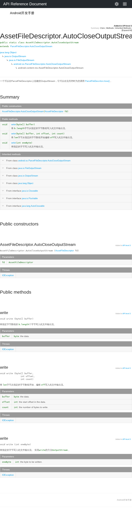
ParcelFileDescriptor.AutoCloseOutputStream (31, 46)
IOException (8, 275)
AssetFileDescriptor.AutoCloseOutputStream (23, 111)
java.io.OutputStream (15, 56)
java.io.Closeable (30, 191)
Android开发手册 (21, 13)
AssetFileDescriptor (54, 111)
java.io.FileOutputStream (21, 60)
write (13, 124)
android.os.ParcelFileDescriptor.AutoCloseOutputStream (42, 64)
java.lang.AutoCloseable (33, 206)
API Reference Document (25, 4)
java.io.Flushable (30, 198)
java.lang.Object (8, 52)
